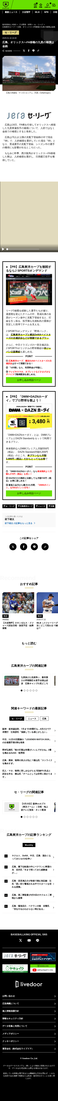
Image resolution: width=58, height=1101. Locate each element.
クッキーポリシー (10, 1041)
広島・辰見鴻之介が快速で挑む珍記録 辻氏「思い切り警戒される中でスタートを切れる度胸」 (31, 884)
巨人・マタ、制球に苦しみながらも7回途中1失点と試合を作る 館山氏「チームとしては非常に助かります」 (27, 774)
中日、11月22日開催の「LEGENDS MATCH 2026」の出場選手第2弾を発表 (26, 741)
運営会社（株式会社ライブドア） (18, 1048)
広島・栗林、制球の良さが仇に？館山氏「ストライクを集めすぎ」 (27, 762)
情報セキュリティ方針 (12, 1018)
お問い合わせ (8, 996)
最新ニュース (11, 12)
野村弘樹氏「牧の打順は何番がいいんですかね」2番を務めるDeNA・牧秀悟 (26, 751)
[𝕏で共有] (24, 51)
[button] (21, 690)
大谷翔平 (26, 12)
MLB (37, 12)
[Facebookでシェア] (29, 50)
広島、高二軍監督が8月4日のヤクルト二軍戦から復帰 (32, 896)
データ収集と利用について (14, 1026)
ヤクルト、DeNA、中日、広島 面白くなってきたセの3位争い (31, 857)
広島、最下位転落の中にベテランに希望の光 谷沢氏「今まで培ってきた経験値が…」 (31, 869)
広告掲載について (10, 1003)
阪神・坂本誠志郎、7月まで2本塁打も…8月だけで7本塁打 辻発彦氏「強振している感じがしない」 (26, 730)
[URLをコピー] (38, 50)
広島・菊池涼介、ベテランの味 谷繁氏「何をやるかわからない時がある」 (30, 907)
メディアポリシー (10, 1033)
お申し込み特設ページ (29, 380)
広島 (52, 506)
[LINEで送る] (33, 50)
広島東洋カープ (26, 506)
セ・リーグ (10, 506)
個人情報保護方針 (10, 1011)
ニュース (41, 506)
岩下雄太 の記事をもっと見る (19, 523)
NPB (46, 12)
